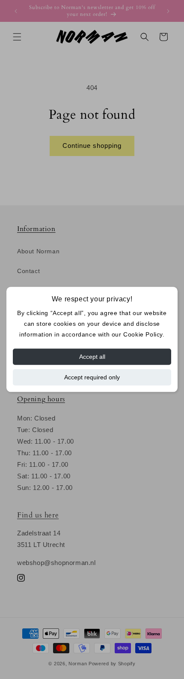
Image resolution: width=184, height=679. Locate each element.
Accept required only (92, 377)
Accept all (92, 357)
